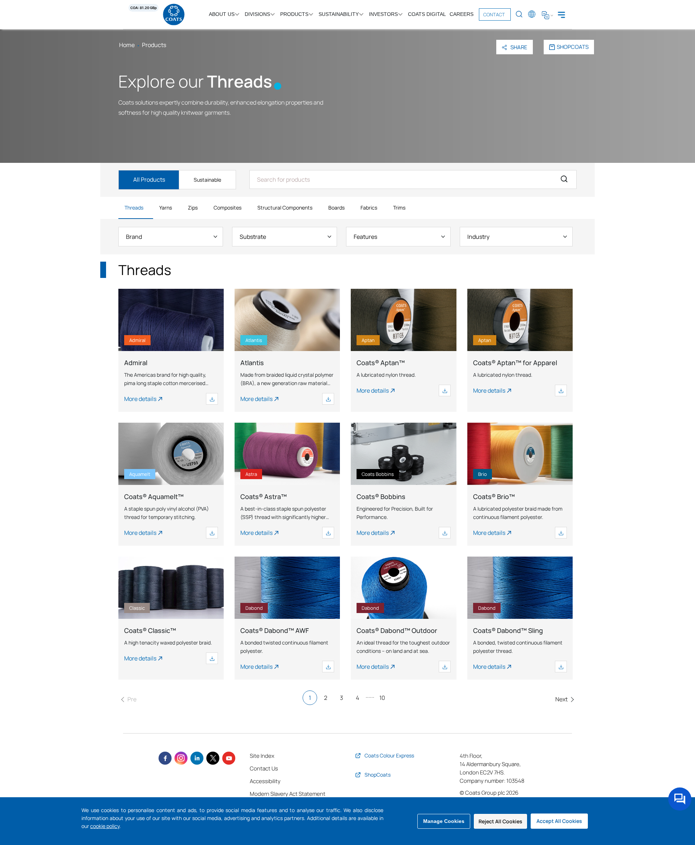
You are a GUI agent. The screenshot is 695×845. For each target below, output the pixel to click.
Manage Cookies (443, 821)
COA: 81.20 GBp (143, 8)
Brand (134, 237)
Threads (134, 207)
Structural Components (284, 207)
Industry (478, 237)
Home (127, 45)
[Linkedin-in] (196, 758)
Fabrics (369, 207)
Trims (399, 207)
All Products (149, 179)
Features (365, 237)
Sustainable (207, 179)
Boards (336, 207)
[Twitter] (212, 758)
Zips (193, 207)
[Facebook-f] (165, 758)
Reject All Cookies (500, 821)
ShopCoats (573, 47)
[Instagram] (181, 758)
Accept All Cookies (559, 820)
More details (140, 399)
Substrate (253, 237)
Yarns (165, 207)
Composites (227, 207)
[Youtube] (228, 758)
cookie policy (104, 826)
